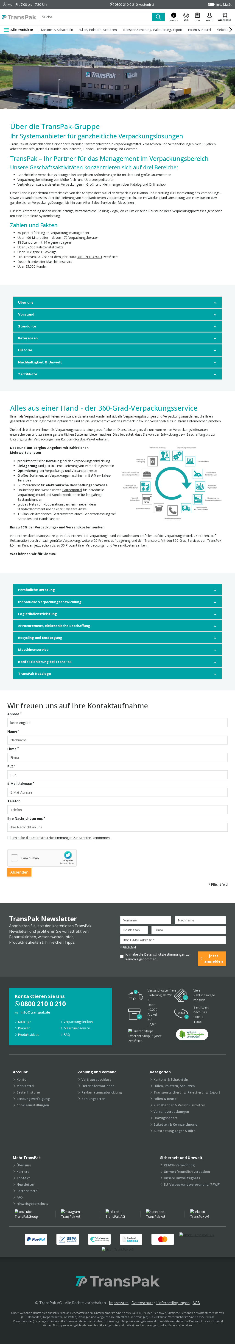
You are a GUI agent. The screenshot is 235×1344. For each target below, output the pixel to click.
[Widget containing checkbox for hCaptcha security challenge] (42, 858)
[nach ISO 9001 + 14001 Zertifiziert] (181, 1014)
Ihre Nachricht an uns (26, 818)
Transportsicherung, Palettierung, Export (152, 29)
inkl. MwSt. (224, 4)
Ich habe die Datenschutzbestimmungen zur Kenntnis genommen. (61, 838)
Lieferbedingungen (173, 1302)
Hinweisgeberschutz (33, 1203)
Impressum (119, 1302)
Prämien (24, 1028)
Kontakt (23, 1178)
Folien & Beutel (199, 29)
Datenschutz (142, 1302)
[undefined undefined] (192, 1035)
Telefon (13, 801)
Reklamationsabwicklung (101, 1092)
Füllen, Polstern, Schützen (97, 29)
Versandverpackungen (171, 1111)
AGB (196, 1302)
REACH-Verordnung (179, 1165)
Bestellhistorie (28, 1092)
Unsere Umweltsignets (182, 1178)
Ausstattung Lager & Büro (175, 1131)
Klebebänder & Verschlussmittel (179, 1105)
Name (13, 731)
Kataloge (24, 1022)
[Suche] (158, 17)
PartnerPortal (28, 1191)
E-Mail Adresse (20, 783)
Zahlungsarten (93, 1099)
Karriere (23, 1171)
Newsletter (25, 1184)
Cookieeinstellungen (33, 1105)
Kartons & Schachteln (57, 29)
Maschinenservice (77, 1028)
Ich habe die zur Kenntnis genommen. (158, 956)
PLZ (11, 766)
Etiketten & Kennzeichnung (175, 1124)
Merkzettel (25, 1086)
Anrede (14, 714)
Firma (13, 748)
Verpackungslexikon (78, 1022)
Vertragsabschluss (96, 1079)
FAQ (67, 1034)
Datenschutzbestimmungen (164, 954)
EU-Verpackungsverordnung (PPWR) (192, 1184)
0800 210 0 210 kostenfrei (134, 4)
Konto (21, 1079)
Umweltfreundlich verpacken (187, 1171)
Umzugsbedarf (166, 1118)
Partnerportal (72, 490)
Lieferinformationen (98, 1086)
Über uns (24, 1165)
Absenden (19, 872)
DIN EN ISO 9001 (89, 257)
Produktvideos (28, 1034)
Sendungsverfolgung (33, 1099)
